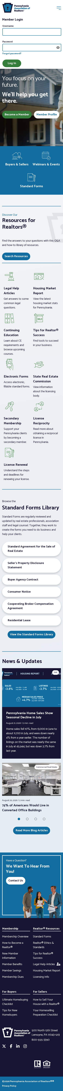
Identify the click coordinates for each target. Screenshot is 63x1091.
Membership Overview (15, 936)
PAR (55, 672)
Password (7, 42)
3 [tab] (35, 819)
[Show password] (58, 47)
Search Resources (16, 256)
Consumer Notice (19, 591)
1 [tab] (18, 819)
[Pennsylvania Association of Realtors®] (16, 8)
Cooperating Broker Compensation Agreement (30, 606)
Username (8, 26)
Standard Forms (42, 936)
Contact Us (15, 880)
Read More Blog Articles (32, 830)
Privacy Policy (9, 1086)
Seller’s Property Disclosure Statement (26, 565)
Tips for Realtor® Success (43, 955)
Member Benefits (12, 964)
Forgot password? (11, 54)
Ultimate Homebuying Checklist (15, 1002)
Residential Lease (19, 620)
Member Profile (46, 114)
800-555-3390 (41, 1039)
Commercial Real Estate (46, 767)
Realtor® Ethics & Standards (43, 945)
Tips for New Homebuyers (9, 1012)
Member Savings (11, 970)
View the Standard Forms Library (31, 634)
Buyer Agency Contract (23, 579)
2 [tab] (27, 819)
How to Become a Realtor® (12, 945)
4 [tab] (44, 819)
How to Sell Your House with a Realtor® (46, 1002)
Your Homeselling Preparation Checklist (45, 1012)
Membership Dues (13, 976)
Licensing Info (41, 976)
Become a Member (17, 114)
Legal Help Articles (44, 964)
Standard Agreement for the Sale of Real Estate (31, 548)
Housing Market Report (46, 970)
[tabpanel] (31, 788)
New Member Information (10, 955)
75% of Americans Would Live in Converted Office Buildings (25, 808)
